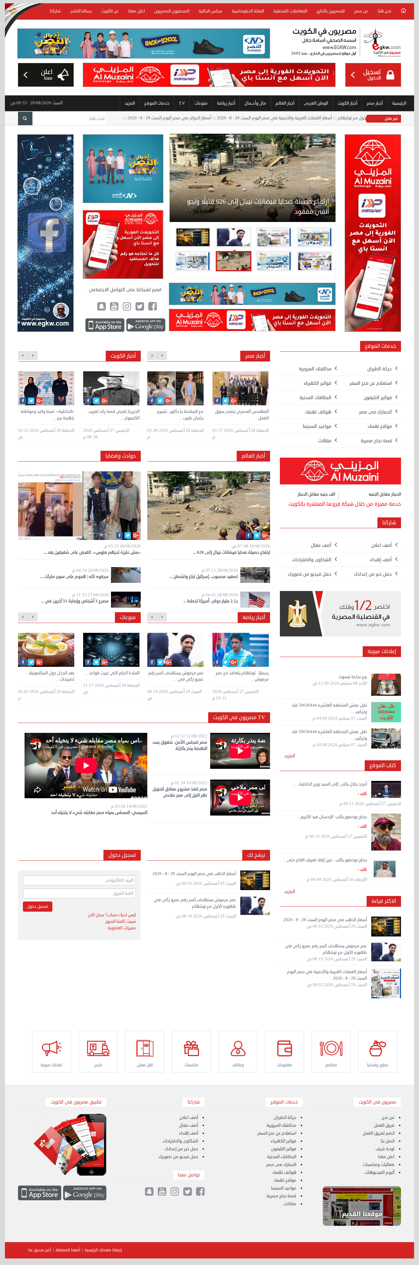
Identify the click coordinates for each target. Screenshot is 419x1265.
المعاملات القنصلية (290, 11)
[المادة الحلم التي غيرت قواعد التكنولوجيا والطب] (111, 650)
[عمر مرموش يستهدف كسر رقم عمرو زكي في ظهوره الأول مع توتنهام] (175, 650)
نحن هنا (384, 11)
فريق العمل (384, 1125)
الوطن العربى (316, 103)
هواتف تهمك (284, 1172)
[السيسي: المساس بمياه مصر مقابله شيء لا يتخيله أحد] (86, 766)
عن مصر (361, 11)
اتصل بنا (387, 1141)
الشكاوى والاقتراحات (180, 1141)
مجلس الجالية (210, 11)
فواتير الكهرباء (283, 1141)
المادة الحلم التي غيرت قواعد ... (112, 673)
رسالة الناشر (81, 11)
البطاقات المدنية (281, 1157)
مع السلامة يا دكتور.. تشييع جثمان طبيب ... (180, 415)
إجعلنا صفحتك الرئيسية (103, 1250)
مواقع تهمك (285, 1180)
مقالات (289, 1204)
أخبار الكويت (347, 103)
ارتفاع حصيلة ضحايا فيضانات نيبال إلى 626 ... (231, 552)
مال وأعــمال (255, 103)
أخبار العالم (285, 103)
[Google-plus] (39, 400)
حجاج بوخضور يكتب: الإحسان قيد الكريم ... (332, 817)
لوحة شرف (384, 1149)
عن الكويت (110, 11)
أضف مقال (188, 1125)
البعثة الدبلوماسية (248, 11)
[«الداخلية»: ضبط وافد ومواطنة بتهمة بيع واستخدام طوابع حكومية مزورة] (46, 388)
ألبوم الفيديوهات (379, 1172)
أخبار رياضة (226, 103)
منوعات (201, 103)
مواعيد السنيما (283, 1188)
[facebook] (23, 400)
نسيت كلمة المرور (120, 921)
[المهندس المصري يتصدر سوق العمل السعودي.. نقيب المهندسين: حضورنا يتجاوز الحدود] (240, 388)
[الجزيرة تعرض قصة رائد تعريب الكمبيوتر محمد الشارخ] (111, 388)
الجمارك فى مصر (281, 1165)
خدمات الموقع (156, 103)
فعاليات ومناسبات (378, 1165)
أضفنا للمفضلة (68, 1250)
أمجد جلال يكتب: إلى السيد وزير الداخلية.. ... (330, 784)
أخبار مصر (375, 103)
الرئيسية (399, 103)
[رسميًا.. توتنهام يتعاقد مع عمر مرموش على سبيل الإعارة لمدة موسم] (240, 650)
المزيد (130, 103)
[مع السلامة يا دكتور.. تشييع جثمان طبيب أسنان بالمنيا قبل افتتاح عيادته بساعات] (175, 388)
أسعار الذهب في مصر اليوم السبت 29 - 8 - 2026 (194, 874)
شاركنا (55, 11)
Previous (163, 194)
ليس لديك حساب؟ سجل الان (112, 915)
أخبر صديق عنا (39, 1250)
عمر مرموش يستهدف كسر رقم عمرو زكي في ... (176, 676)
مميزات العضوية (122, 928)
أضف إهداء (188, 1133)
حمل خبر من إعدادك (181, 1149)
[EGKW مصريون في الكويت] (346, 43)
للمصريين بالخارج (331, 11)
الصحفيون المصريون (171, 11)
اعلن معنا (136, 11)
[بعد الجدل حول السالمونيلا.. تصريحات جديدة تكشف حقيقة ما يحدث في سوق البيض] (46, 650)
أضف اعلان (188, 1118)
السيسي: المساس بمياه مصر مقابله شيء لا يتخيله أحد (99, 813)
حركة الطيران (285, 1118)
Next (342, 194)
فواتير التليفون (283, 1149)
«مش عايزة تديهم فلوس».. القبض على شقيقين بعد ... (92, 552)
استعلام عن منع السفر (276, 1133)
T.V (182, 103)
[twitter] (31, 400)
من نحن (387, 1118)
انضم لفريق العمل (378, 1133)
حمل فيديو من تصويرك (178, 1157)
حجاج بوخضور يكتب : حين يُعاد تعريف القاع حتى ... (325, 860)
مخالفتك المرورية (281, 1125)
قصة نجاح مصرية (281, 1196)
